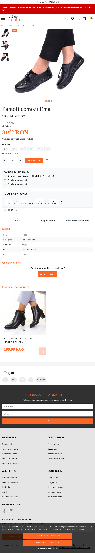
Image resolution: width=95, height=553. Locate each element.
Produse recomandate (77, 220)
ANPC (4, 492)
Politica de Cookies (10, 463)
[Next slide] (89, 323)
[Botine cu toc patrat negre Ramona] (24, 313)
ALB (5, 380)
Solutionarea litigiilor (11, 497)
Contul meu (53, 478)
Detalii (16, 220)
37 (14, 149)
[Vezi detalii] (5, 331)
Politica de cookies (13, 529)
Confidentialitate (9, 454)
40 (39, 149)
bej (30, 380)
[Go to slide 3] (52, 101)
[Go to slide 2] (49, 101)
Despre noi (7, 444)
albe (14, 380)
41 (48, 149)
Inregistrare (52, 482)
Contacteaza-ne (9, 478)
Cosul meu (52, 449)
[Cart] (84, 18)
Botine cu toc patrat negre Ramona (18, 340)
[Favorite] (72, 18)
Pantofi (2, 26)
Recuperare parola (56, 487)
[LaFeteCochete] (20, 18)
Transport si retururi (56, 458)
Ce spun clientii (47, 220)
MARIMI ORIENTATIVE (16, 194)
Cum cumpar (53, 444)
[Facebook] (5, 511)
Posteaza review (47, 274)
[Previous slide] (6, 323)
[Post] (9, 210)
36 (5, 149)
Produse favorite (55, 497)
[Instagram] (12, 511)
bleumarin (41, 380)
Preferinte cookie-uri (47, 549)
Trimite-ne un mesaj (17, 180)
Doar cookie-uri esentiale (47, 542)
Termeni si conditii (10, 449)
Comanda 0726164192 (47, 2)
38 (22, 149)
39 (31, 149)
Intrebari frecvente (10, 482)
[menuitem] (5, 34)
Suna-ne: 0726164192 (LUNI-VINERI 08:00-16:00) (31, 176)
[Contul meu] (78, 18)
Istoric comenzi (54, 492)
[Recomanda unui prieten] (16, 210)
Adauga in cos (34, 160)
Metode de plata (55, 454)
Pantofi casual (14, 26)
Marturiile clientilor (10, 458)
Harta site (6, 487)
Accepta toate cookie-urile (47, 535)
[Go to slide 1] (46, 101)
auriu (22, 380)
